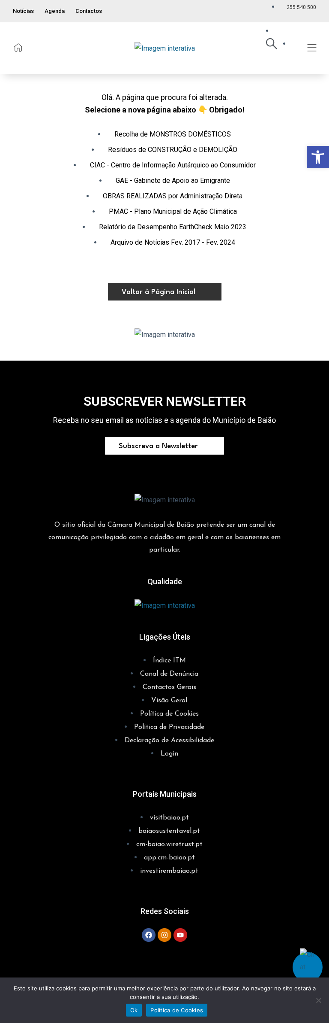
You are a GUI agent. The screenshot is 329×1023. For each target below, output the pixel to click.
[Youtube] (180, 935)
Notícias (23, 11)
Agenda (55, 11)
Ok (134, 1010)
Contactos (88, 11)
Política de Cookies (176, 1010)
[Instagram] (164, 935)
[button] (318, 157)
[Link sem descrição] (18, 47)
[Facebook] (149, 935)
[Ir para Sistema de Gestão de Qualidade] (165, 605)
